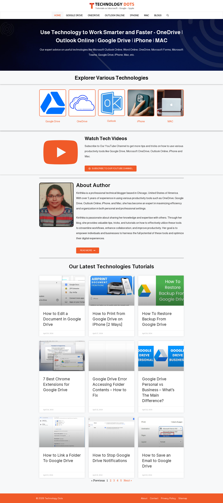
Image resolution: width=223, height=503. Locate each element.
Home (57, 15)
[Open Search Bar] (167, 15)
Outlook (111, 121)
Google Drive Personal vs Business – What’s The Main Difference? (158, 390)
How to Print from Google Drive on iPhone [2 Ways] (109, 319)
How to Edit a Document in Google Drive (62, 319)
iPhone (134, 15)
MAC (170, 121)
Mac (146, 15)
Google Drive (74, 15)
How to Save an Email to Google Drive (156, 460)
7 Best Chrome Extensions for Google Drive (56, 384)
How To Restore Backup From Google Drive (157, 319)
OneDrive (94, 15)
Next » (128, 480)
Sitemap (182, 498)
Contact (154, 498)
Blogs (157, 15)
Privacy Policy (168, 498)
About (144, 498)
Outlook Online (115, 15)
